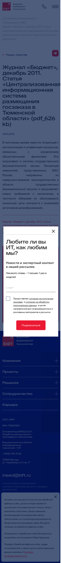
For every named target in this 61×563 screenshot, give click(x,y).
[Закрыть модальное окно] (53, 231)
